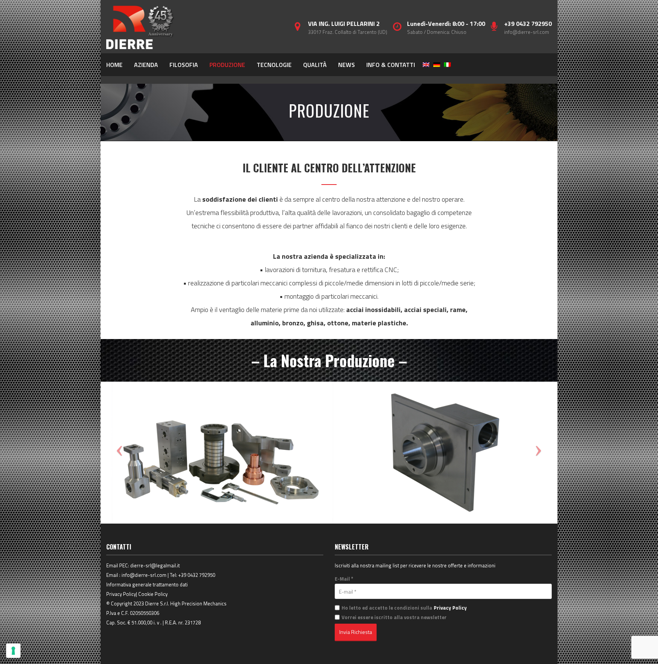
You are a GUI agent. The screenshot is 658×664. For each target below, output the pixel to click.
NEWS (346, 64)
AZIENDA (146, 64)
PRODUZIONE (227, 64)
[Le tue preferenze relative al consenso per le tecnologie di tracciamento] (13, 650)
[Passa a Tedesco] (436, 64)
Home (114, 64)
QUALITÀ (315, 64)
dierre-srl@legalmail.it (155, 565)
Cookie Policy (153, 594)
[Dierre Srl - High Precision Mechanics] (140, 26)
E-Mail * (344, 579)
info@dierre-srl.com (526, 32)
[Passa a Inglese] (426, 64)
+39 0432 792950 (196, 575)
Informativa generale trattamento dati (147, 584)
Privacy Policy (121, 594)
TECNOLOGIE (274, 64)
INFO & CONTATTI (390, 64)
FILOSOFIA (183, 64)
